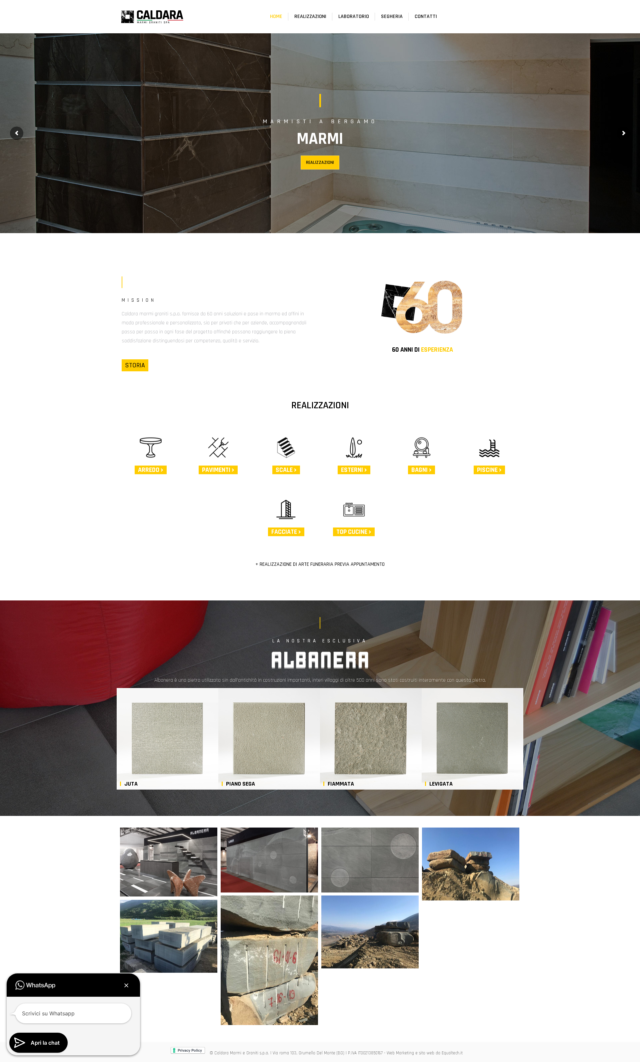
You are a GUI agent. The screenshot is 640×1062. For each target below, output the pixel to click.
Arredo (149, 470)
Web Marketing (400, 1053)
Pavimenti (217, 470)
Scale (285, 470)
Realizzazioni (320, 163)
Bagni (420, 470)
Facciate (284, 532)
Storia (135, 365)
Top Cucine (352, 532)
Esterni (352, 470)
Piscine (488, 470)
